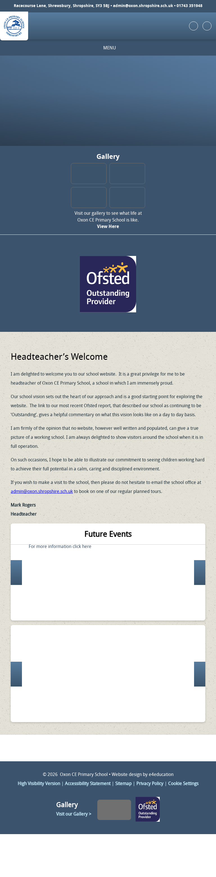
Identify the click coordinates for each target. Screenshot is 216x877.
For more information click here (60, 547)
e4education (161, 775)
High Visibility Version (39, 784)
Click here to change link (108, 283)
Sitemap (123, 784)
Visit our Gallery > (73, 814)
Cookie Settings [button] (183, 784)
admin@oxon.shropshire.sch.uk (143, 6)
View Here (108, 227)
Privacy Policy (149, 784)
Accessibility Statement (88, 784)
